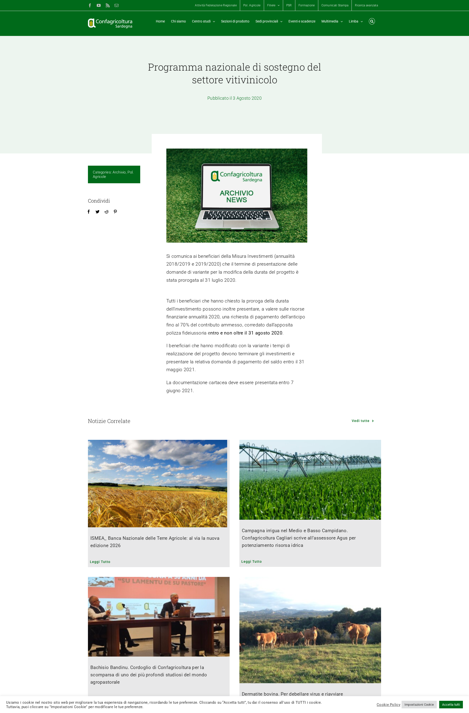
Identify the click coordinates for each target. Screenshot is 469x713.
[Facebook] (88, 211)
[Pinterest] (115, 211)
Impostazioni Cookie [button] (419, 704)
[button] (372, 21)
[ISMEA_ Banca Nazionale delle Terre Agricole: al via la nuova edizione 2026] (159, 483)
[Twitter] (97, 211)
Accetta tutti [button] (451, 704)
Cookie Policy (388, 704)
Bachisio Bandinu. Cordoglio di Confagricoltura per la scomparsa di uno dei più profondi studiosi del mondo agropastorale (148, 675)
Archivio (119, 172)
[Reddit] (106, 211)
